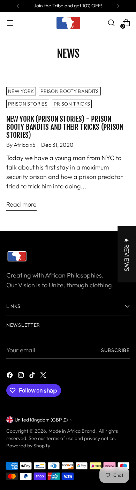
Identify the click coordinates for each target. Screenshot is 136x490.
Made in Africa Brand (72, 431)
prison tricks (72, 104)
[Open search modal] (111, 23)
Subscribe (115, 350)
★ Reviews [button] (127, 254)
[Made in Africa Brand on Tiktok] (33, 376)
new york (21, 91)
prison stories (27, 104)
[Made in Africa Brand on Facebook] (10, 376)
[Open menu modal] (10, 23)
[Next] (118, 6)
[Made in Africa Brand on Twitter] (44, 376)
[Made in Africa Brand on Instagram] (21, 376)
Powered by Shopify (28, 445)
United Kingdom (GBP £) (41, 420)
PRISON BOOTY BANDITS (69, 91)
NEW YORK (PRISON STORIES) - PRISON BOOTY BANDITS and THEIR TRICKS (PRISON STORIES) (64, 126)
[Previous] (18, 6)
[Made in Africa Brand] (68, 23)
